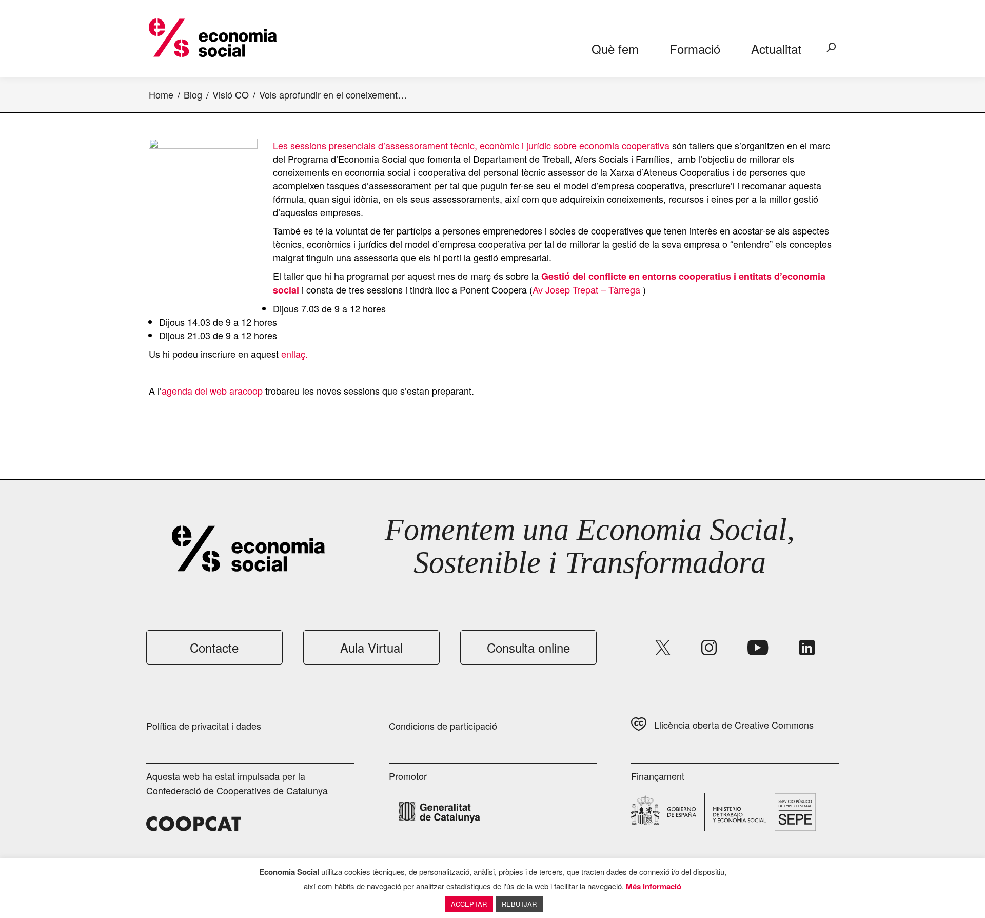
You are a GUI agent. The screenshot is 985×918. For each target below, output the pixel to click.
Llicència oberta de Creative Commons (734, 724)
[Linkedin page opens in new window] (807, 647)
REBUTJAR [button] (519, 904)
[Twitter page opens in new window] (663, 647)
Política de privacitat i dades (203, 725)
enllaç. (294, 353)
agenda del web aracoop (212, 390)
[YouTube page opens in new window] (758, 647)
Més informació (653, 886)
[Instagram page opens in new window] (709, 647)
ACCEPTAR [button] (469, 904)
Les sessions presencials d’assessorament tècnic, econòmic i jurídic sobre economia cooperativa (471, 145)
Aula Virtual (371, 647)
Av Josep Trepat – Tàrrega (586, 289)
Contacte (214, 647)
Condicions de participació (443, 725)
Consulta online (528, 647)
